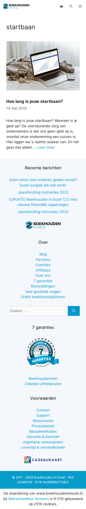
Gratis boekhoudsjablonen (43, 297)
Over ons (43, 275)
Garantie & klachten (43, 437)
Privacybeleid (43, 426)
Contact (43, 410)
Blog (43, 254)
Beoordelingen (43, 286)
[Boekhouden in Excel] (16, 6)
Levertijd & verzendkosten (43, 447)
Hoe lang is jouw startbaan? (34, 101)
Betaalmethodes (43, 431)
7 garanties (43, 281)
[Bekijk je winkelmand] (61, 6)
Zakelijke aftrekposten (43, 384)
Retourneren (43, 421)
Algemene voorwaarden (43, 442)
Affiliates (43, 270)
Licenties (43, 265)
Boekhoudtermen (43, 378)
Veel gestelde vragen (43, 292)
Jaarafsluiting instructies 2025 (43, 192)
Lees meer (46, 147)
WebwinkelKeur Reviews (28, 499)
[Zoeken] (74, 311)
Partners (43, 260)
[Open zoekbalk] (71, 6)
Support (43, 415)
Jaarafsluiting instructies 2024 (43, 212)
